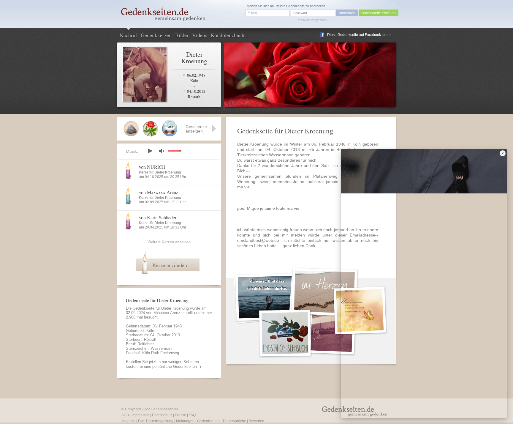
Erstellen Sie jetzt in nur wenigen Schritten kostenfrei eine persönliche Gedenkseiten (162, 364)
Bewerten (256, 421)
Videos (199, 35)
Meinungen (185, 421)
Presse (180, 415)
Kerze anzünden (169, 265)
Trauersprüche (234, 421)
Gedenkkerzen (156, 35)
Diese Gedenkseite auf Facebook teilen (359, 35)
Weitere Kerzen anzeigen (169, 242)
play (150, 151)
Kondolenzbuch (227, 35)
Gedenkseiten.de (164, 409)
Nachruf (128, 35)
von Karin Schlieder (157, 217)
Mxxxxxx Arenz (166, 312)
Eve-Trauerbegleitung (155, 421)
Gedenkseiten (208, 421)
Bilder (182, 35)
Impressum (140, 415)
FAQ (192, 415)
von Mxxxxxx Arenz (158, 192)
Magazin (128, 421)
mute (161, 151)
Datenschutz (162, 415)
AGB (125, 415)
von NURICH (152, 167)
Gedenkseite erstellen (378, 13)
